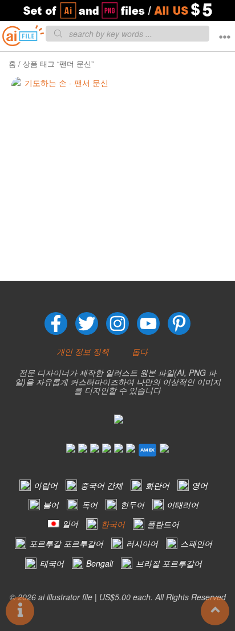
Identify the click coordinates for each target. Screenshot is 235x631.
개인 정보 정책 (82, 351)
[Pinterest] (179, 323)
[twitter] (86, 323)
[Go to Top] (215, 611)
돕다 (140, 351)
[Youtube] (148, 323)
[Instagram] (117, 323)
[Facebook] (55, 323)
